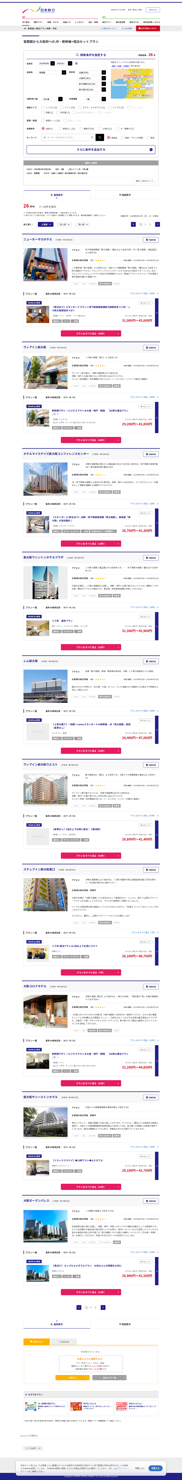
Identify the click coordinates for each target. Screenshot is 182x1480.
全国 (113, 66)
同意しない (140, 1468)
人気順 (44, 224)
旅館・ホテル (53, 22)
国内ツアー (38, 22)
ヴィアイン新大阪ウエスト (40, 764)
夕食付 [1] (107, 128)
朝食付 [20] (89, 128)
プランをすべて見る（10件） (143, 1252)
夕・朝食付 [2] (127, 128)
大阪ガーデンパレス (36, 1200)
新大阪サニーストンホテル (40, 1097)
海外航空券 (120, 22)
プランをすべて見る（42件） (143, 1040)
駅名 (153, 137)
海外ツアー (106, 22)
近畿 (119, 66)
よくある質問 (126, 28)
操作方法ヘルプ (109, 28)
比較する (72, 1377)
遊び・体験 (93, 22)
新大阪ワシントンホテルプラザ (43, 557)
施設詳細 (152, 240)
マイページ (153, 10)
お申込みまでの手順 (118, 10)
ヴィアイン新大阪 (34, 347)
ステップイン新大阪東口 (39, 869)
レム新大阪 (30, 661)
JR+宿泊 (25, 22)
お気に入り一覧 (109, 1377)
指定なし (50, 128)
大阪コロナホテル (34, 986)
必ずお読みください (149, 28)
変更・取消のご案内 (135, 10)
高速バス (67, 22)
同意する (156, 1468)
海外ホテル (134, 22)
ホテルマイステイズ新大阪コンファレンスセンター (56, 454)
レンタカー (79, 22)
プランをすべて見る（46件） (143, 293)
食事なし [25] (69, 128)
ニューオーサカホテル (37, 239)
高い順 (81, 224)
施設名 (114, 137)
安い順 (63, 224)
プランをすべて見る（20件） (143, 1146)
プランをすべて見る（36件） (143, 607)
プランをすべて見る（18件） (143, 503)
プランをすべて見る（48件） (143, 397)
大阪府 (126, 66)
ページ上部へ (31, 1448)
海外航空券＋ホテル (151, 22)
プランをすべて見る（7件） (143, 932)
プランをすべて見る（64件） (143, 815)
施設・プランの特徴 (134, 137)
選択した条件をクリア (144, 181)
